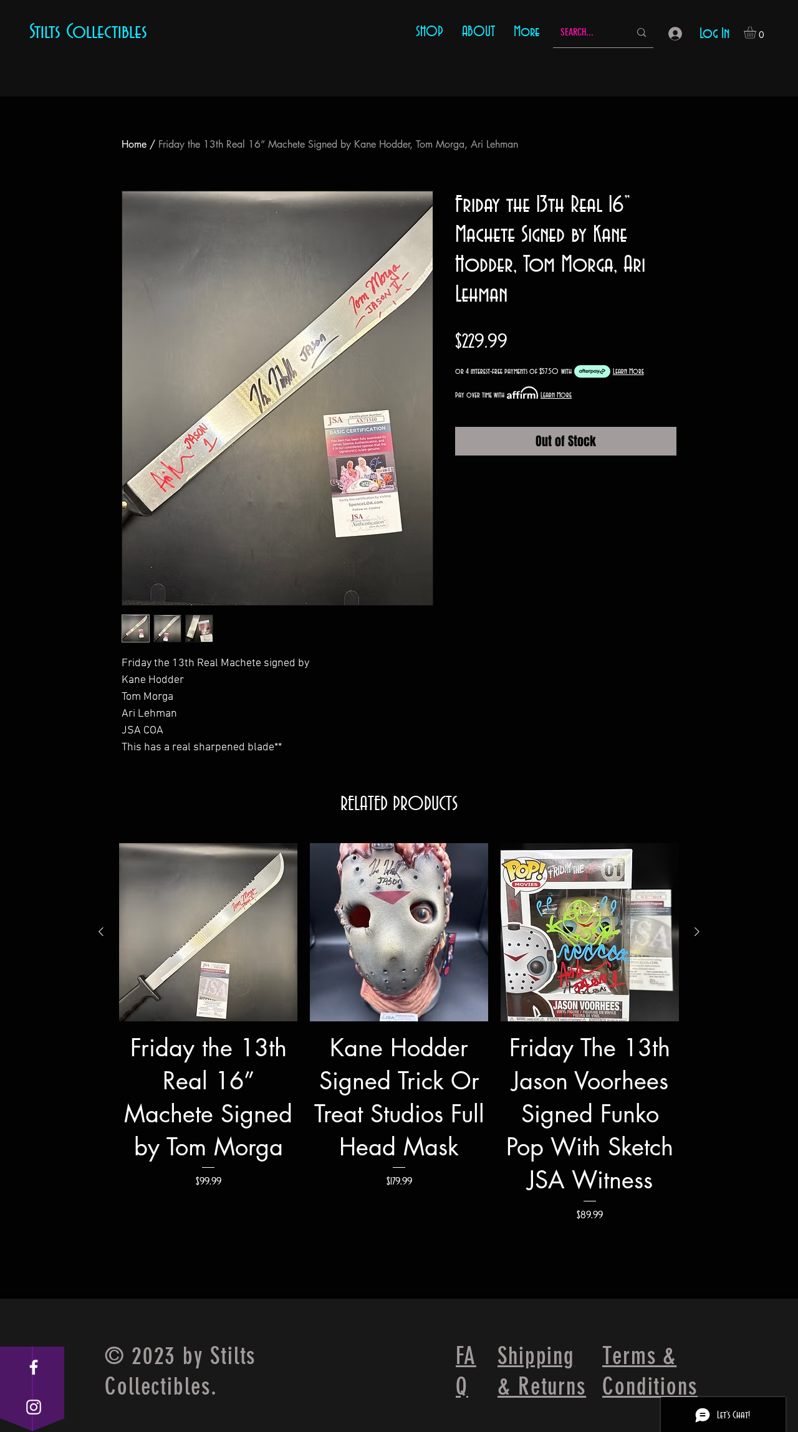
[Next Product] (697, 931)
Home (134, 144)
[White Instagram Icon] (34, 1407)
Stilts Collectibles (88, 32)
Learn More (628, 371)
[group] (399, 1065)
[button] (757, 32)
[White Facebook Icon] (34, 1367)
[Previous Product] (101, 931)
